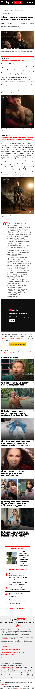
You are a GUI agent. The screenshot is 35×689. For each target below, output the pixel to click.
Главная (3, 13)
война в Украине (13, 353)
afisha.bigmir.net (5, 638)
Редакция (4, 646)
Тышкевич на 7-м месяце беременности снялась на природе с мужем (19, 594)
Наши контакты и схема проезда (10, 649)
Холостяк (15, 351)
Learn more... (18, 688)
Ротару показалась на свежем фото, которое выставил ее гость (12, 473)
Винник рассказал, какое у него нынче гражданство (14, 383)
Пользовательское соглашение (10, 658)
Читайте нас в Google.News (17, 344)
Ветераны (10, 351)
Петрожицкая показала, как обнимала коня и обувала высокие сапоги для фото (19, 601)
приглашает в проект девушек (10, 338)
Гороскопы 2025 (20, 10)
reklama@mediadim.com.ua (9, 667)
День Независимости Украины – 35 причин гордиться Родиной (19, 588)
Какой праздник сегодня (7, 10)
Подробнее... (3, 684)
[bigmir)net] (9, 2)
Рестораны (19, 622)
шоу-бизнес (4, 353)
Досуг (9, 13)
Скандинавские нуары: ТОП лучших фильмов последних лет (19, 583)
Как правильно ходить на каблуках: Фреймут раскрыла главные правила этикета (15, 533)
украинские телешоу (25, 351)
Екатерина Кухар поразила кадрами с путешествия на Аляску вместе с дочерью (15, 503)
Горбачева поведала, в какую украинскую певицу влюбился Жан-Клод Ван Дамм (15, 413)
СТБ (5, 351)
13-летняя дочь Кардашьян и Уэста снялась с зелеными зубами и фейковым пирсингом (16, 443)
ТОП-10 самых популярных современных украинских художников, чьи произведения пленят (18, 576)
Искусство (27, 622)
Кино (6, 622)
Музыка (11, 622)
